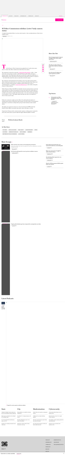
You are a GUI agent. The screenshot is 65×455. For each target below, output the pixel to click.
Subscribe (60, 19)
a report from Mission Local (21, 84)
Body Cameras (23, 131)
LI (57, 446)
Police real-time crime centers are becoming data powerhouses (23, 144)
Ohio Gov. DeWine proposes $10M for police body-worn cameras (54, 164)
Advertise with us (57, 439)
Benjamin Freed (50, 153)
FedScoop (16, 15)
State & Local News (12, 129)
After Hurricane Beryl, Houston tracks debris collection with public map (56, 66)
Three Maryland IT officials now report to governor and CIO (55, 73)
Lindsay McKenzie (15, 152)
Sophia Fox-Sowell (53, 61)
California (5, 131)
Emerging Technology (13, 131)
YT (61, 446)
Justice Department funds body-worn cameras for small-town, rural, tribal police (54, 145)
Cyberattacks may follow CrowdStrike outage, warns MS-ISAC (56, 98)
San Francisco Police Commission (10, 133)
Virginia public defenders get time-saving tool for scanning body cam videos (26, 224)
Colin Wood (54, 101)
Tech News (5, 129)
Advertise (60, 15)
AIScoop (10, 15)
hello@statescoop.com (58, 444)
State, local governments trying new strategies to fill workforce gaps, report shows (56, 58)
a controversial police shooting (24, 72)
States (36, 129)
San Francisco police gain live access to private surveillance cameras (24, 151)
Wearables (30, 131)
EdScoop (37, 15)
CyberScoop (30, 15)
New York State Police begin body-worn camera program (53, 158)
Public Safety (21, 129)
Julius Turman (21, 133)
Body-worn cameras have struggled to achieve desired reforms (53, 151)
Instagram (59, 446)
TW (56, 446)
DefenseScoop (23, 15)
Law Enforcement (29, 129)
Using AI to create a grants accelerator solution (16, 405)
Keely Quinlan (52, 68)
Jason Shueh (5, 36)
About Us (4, 448)
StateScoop (4, 15)
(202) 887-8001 (56, 442)
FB (54, 446)
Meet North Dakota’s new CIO (3, 307)
